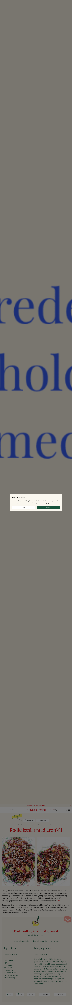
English (48, 507)
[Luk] (59, 497)
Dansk (23, 507)
